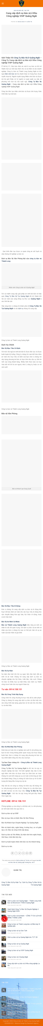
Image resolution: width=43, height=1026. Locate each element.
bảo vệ (15, 862)
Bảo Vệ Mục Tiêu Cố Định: (11, 348)
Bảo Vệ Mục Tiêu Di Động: (11, 606)
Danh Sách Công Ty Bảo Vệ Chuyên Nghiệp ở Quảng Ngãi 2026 (23, 910)
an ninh (39, 860)
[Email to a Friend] (23, 853)
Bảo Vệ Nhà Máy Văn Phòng (12, 747)
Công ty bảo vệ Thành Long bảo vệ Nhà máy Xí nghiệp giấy (24, 925)
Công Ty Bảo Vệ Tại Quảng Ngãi (17, 296)
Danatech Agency (32, 1023)
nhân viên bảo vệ (10, 74)
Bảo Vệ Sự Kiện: (7, 671)
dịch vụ (20, 308)
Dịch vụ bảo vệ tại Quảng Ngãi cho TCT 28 (22, 937)
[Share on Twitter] (19, 853)
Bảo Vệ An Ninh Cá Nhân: (11, 622)
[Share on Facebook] (16, 853)
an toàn (10, 862)
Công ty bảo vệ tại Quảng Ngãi (18, 944)
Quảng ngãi (21, 862)
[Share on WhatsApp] (12, 853)
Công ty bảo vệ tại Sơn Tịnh (17, 931)
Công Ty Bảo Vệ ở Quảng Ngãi (27, 58)
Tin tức (26, 10)
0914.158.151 (15, 689)
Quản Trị (29, 21)
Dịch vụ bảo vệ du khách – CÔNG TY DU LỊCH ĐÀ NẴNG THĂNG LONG (25, 917)
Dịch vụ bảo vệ (18, 10)
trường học (28, 862)
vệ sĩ (33, 862)
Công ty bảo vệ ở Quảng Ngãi (18, 957)
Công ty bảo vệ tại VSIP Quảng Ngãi (20, 950)
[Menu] (3, 3)
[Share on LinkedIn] (30, 853)
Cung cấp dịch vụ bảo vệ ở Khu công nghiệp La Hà (24, 964)
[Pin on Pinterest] (27, 853)
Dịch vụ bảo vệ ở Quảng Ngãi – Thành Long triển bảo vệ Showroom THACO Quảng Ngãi (24, 902)
